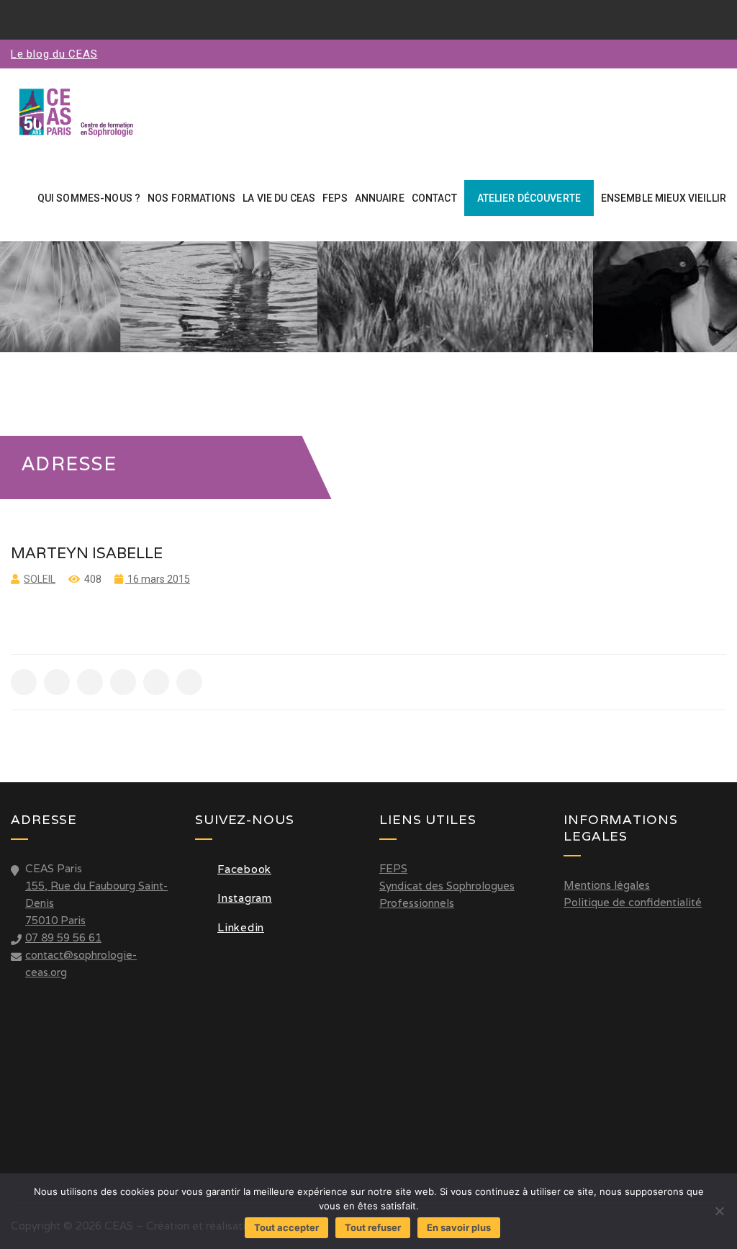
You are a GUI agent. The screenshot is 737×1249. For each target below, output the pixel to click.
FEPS (393, 868)
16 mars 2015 (157, 579)
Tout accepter (286, 1227)
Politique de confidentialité (633, 902)
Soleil (39, 579)
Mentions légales (607, 885)
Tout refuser (373, 1227)
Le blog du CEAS (54, 54)
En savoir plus (459, 1227)
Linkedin (240, 927)
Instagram (244, 898)
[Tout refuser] (719, 1211)
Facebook (244, 869)
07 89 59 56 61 (63, 937)
